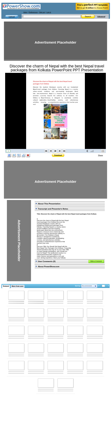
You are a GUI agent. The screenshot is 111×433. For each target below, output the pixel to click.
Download (58, 155)
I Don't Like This (19, 155)
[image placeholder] (16, 295)
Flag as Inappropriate (14, 155)
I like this (23, 155)
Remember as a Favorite (28, 155)
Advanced (101, 17)
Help (25, 12)
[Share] (96, 155)
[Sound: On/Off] (87, 151)
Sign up (42, 12)
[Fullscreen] (103, 151)
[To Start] (46, 151)
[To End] (64, 151)
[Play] (55, 151)
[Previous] (51, 151)
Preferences (33, 12)
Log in (48, 12)
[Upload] (12, 17)
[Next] (60, 151)
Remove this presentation (9, 155)
